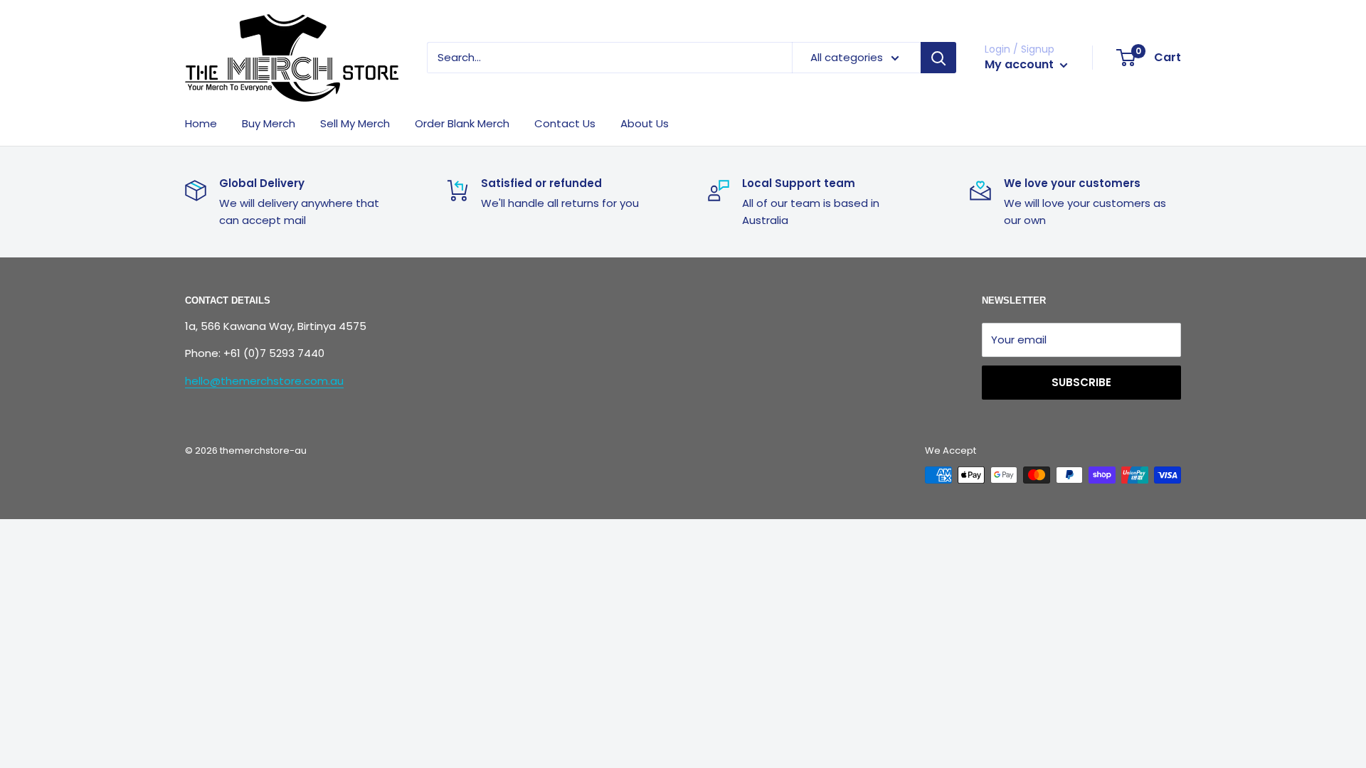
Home (201, 123)
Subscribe (1081, 382)
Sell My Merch (355, 123)
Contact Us (564, 123)
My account (1021, 64)
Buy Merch (268, 123)
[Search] (938, 57)
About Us (644, 123)
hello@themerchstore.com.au (264, 380)
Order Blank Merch (462, 123)
